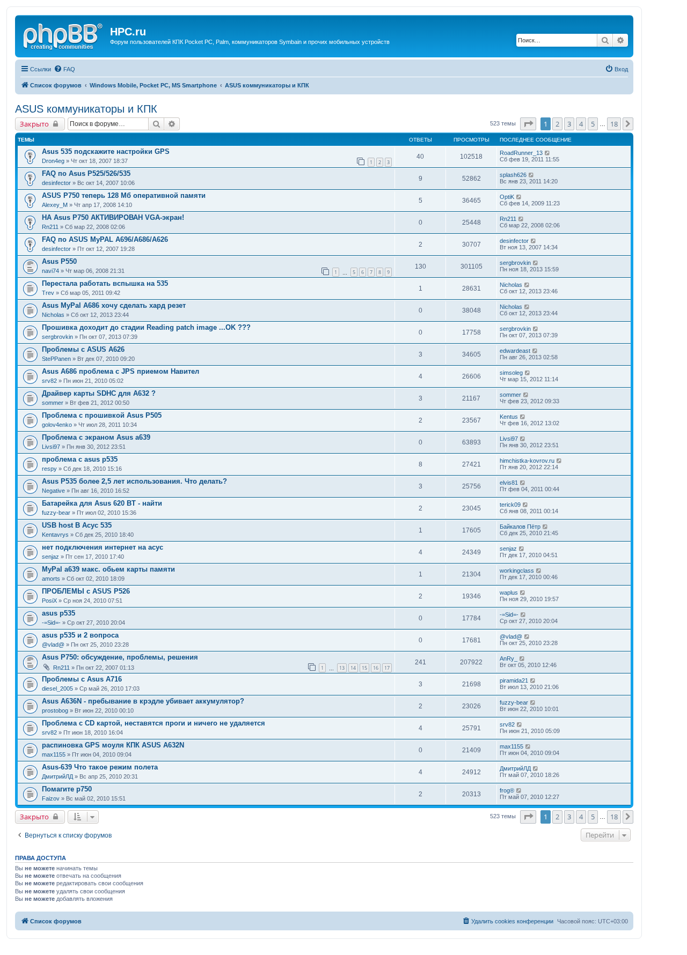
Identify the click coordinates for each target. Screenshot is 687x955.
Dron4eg (53, 161)
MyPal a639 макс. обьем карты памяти (108, 569)
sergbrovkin (515, 263)
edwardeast (515, 350)
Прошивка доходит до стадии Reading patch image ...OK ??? (146, 327)
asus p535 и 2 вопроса (80, 635)
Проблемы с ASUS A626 (83, 349)
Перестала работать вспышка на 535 (105, 283)
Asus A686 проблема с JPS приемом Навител (120, 371)
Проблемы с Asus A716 (82, 679)
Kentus (509, 416)
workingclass (517, 570)
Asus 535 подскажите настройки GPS (106, 151)
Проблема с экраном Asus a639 (96, 437)
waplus (509, 592)
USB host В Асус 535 (77, 525)
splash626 (513, 175)
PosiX (49, 600)
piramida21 (514, 680)
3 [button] (569, 124)
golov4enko (57, 424)
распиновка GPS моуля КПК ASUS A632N (113, 745)
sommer (52, 402)
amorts (51, 578)
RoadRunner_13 (521, 153)
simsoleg (511, 372)
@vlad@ (53, 644)
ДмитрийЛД (57, 776)
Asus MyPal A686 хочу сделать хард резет (114, 305)
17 (387, 667)
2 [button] (557, 124)
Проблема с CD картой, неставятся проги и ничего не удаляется (153, 723)
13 (342, 667)
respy (49, 468)
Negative (53, 490)
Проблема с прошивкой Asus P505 (102, 415)
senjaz (50, 556)
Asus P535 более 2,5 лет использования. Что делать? (134, 481)
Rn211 (50, 227)
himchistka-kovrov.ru (527, 460)
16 (375, 667)
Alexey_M (55, 205)
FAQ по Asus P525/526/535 (86, 173)
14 (353, 667)
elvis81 (509, 482)
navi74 (50, 271)
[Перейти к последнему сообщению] (547, 153)
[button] (528, 123)
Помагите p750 (67, 789)
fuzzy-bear (56, 512)
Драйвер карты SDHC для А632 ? (99, 393)
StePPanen (56, 359)
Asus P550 (59, 261)
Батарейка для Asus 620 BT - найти (102, 503)
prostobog (55, 710)
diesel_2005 (57, 688)
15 (364, 667)
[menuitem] (64, 69)
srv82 (49, 380)
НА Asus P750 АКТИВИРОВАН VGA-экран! (113, 217)
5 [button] (593, 124)
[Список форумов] (64, 35)
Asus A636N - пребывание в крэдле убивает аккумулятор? (143, 701)
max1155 (53, 754)
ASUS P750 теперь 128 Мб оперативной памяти (124, 195)
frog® (507, 790)
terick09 (510, 504)
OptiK (507, 197)
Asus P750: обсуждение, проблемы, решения (120, 657)
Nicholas (511, 285)
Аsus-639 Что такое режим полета (100, 767)
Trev (48, 293)
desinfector (56, 183)
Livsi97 (51, 446)
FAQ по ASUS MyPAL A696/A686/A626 (105, 239)
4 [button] (581, 124)
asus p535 (58, 613)
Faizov (51, 798)
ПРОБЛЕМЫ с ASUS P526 (86, 591)
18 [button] (614, 124)
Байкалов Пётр (520, 526)
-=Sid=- (51, 622)
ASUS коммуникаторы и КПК (86, 109)
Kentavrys (55, 534)
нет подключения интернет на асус (102, 547)
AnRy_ (508, 658)
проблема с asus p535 (80, 459)
